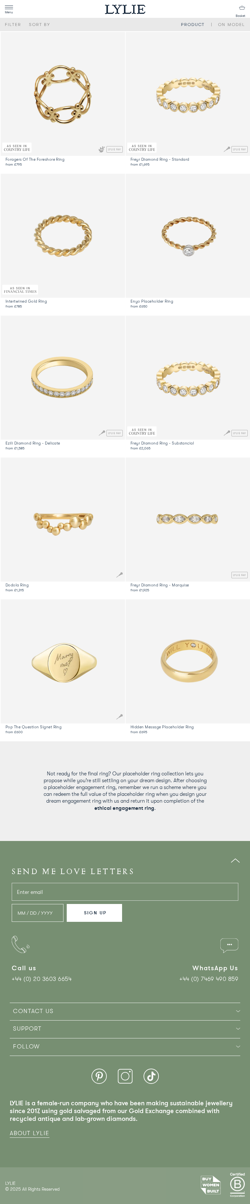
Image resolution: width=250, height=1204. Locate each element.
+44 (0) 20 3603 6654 (42, 979)
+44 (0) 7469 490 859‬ (208, 979)
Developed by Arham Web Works (25, 1195)
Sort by (39, 24)
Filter (13, 24)
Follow (26, 1046)
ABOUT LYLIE (29, 1133)
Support (27, 1028)
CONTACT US (33, 1011)
